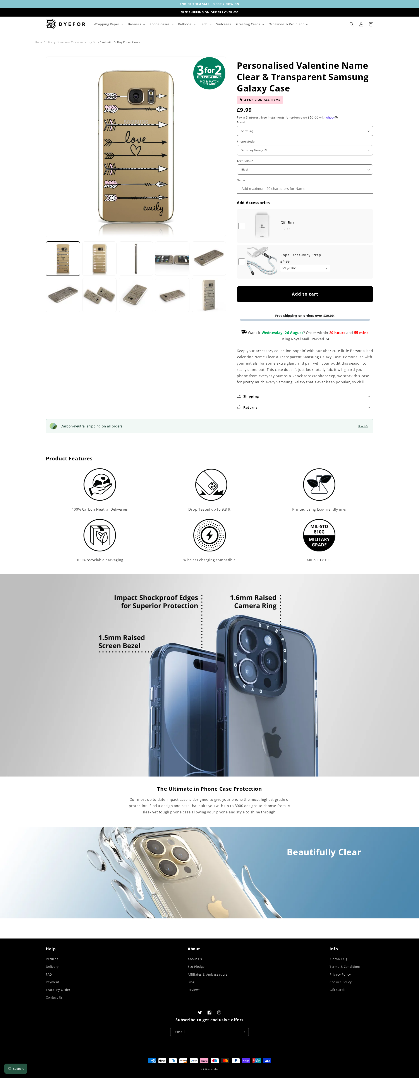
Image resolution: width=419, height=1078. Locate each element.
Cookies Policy (341, 982)
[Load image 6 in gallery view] (63, 295)
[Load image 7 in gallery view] (99, 295)
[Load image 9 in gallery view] (172, 295)
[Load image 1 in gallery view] (63, 258)
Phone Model (246, 141)
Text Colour (245, 161)
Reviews (194, 990)
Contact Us (54, 997)
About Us (195, 959)
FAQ (49, 974)
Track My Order (58, 990)
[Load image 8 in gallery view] (136, 295)
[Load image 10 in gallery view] (209, 295)
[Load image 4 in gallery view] (172, 258)
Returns (52, 959)
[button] (108, 24)
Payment (52, 982)
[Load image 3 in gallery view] (136, 258)
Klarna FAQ (338, 959)
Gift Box (287, 222)
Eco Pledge (196, 966)
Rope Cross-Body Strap (300, 255)
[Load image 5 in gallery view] (209, 258)
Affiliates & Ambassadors (207, 974)
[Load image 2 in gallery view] (99, 258)
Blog (191, 982)
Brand (241, 122)
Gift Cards (337, 990)
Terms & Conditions (345, 966)
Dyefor (214, 1068)
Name (241, 180)
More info (363, 426)
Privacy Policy (340, 974)
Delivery (52, 966)
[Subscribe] (244, 1032)
